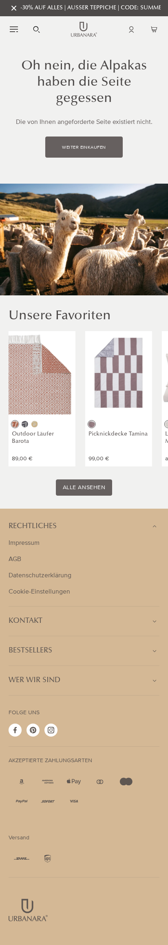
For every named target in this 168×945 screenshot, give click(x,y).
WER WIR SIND (34, 680)
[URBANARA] (84, 29)
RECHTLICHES (33, 526)
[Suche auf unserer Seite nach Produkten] (36, 29)
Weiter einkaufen (84, 147)
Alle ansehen (84, 487)
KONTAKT (25, 621)
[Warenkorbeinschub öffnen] (154, 29)
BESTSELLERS (30, 651)
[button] (13, 29)
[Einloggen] (131, 29)
